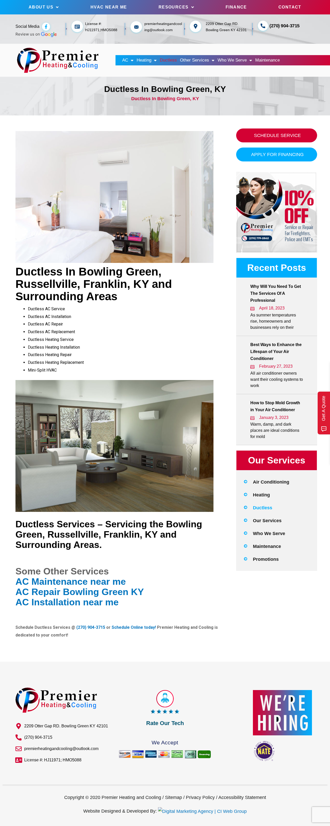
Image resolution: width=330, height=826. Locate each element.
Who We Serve (232, 60)
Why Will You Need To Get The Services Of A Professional (275, 293)
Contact (289, 7)
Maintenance (267, 60)
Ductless (168, 60)
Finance (236, 7)
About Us (41, 7)
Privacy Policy (200, 797)
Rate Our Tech (165, 723)
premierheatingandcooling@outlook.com (61, 748)
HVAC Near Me (108, 7)
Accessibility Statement (242, 797)
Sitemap (173, 797)
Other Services (194, 60)
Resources (174, 7)
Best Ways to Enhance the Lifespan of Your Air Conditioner (276, 351)
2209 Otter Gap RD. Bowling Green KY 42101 (66, 726)
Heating (144, 60)
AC (125, 60)
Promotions (266, 559)
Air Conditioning (271, 482)
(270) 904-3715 (284, 25)
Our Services (267, 520)
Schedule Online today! (134, 627)
